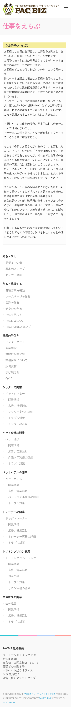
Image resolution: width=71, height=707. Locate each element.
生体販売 (11, 603)
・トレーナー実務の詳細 (21, 536)
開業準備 (11, 348)
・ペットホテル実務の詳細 (22, 497)
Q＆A (9, 378)
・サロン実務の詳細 (18, 588)
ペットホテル (14, 478)
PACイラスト (14, 314)
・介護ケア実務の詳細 (19, 457)
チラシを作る (14, 308)
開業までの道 (14, 262)
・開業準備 (12, 399)
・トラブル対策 (15, 417)
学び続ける (12, 372)
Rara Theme (45, 698)
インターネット (15, 341)
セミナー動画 (14, 274)
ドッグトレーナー (17, 518)
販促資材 (11, 366)
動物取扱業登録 (15, 354)
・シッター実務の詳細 (19, 411)
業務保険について (17, 360)
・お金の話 (12, 576)
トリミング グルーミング (21, 557)
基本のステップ (15, 268)
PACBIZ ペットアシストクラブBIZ (39, 694)
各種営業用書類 (15, 290)
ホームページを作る (18, 296)
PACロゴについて (16, 320)
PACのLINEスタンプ (18, 326)
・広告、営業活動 (17, 405)
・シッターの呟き (17, 423)
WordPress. (9, 702)
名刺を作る (12, 302)
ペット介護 (12, 439)
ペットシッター (15, 393)
